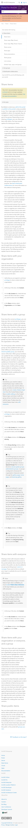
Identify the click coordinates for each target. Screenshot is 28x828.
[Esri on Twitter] (2, 818)
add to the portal (20, 107)
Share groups (7, 57)
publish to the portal (9, 109)
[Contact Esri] (10, 818)
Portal (3, 758)
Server (3, 760)
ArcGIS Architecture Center (9, 792)
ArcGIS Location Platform (8, 785)
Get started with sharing (8, 29)
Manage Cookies (10, 825)
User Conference (6, 807)
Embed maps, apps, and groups (13, 64)
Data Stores (4, 763)
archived (4, 92)
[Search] (19, 2)
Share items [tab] (7, 33)
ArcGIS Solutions (6, 790)
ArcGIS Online (5, 777)
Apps (2, 768)
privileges (9, 119)
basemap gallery (16, 477)
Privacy (3, 825)
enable (15, 584)
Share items (13, 23)
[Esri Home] (4, 813)
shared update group (7, 351)
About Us (4, 799)
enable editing (10, 394)
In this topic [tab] (5, 102)
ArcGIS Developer (6, 787)
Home (3, 755)
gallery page (16, 475)
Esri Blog (3, 804)
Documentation (5, 770)
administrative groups (12, 469)
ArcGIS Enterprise (9, 2)
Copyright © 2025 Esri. (7, 823)
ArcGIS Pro (4, 780)
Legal (16, 825)
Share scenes (7, 47)
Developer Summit (6, 809)
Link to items (7, 61)
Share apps (7, 50)
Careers (3, 802)
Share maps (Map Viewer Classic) (13, 43)
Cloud (3, 765)
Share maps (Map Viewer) (11, 40)
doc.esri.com (6, 20)
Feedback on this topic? (19, 737)
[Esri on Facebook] (5, 818)
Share (6, 23)
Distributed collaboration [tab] (11, 71)
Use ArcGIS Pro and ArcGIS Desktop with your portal (13, 76)
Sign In (25, 2)
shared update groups (17, 467)
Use (2, 23)
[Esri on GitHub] (8, 818)
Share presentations (9, 54)
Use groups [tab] (7, 68)
